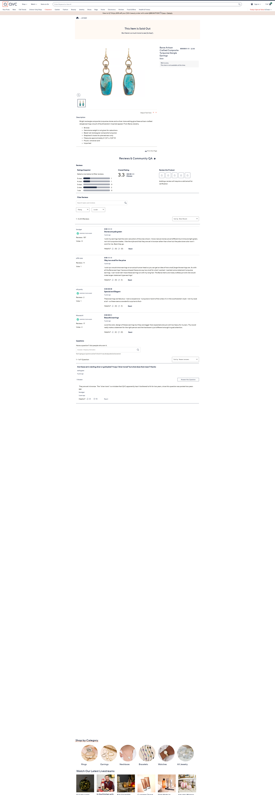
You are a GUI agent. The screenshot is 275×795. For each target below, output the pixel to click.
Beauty (73, 9)
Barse (161, 58)
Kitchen (121, 9)
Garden (57, 9)
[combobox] (145, 4)
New (14, 9)
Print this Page (152, 151)
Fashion (65, 9)
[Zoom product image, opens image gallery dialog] (78, 95)
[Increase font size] (153, 112)
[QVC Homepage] (77, 18)
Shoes (89, 9)
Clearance (48, 9)
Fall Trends (22, 9)
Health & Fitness (144, 9)
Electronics (112, 9)
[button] (252, 4)
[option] (137, 13)
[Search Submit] (240, 4)
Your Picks (6, 9)
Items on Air (45, 4)
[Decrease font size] (156, 112)
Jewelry (81, 9)
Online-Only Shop (35, 9)
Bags (96, 9)
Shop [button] (23, 4)
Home (103, 9)
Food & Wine (131, 9)
